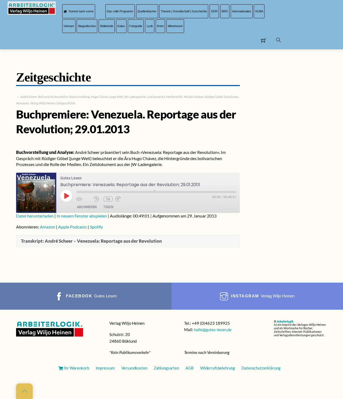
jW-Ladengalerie (135, 96)
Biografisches (87, 26)
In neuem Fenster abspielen (82, 215)
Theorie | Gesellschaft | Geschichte (184, 11)
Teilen (108, 207)
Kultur (121, 26)
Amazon (47, 226)
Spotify (96, 226)
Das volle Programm (120, 11)
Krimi (160, 26)
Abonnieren (87, 207)
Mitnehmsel (175, 26)
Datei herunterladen (35, 215)
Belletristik (106, 26)
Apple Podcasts (72, 226)
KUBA (259, 11)
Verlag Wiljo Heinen (42, 103)
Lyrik (150, 26)
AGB (189, 367)
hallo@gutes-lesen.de (213, 329)
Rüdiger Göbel (214, 96)
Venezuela (22, 103)
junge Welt (116, 96)
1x (108, 199)
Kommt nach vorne (81, 11)
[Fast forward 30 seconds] (122, 198)
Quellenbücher (146, 11)
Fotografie (135, 26)
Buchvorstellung (79, 96)
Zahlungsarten (166, 367)
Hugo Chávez (99, 96)
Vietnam (69, 26)
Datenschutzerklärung (260, 367)
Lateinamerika (156, 96)
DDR (214, 11)
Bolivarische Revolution (53, 96)
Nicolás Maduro (194, 96)
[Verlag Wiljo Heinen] (32, 8)
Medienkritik (174, 96)
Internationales (241, 11)
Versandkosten (134, 367)
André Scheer (28, 96)
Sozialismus (231, 96)
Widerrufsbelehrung (217, 367)
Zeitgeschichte (65, 103)
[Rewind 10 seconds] (97, 198)
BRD (225, 11)
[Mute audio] (83, 198)
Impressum (105, 367)
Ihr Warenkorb (76, 367)
